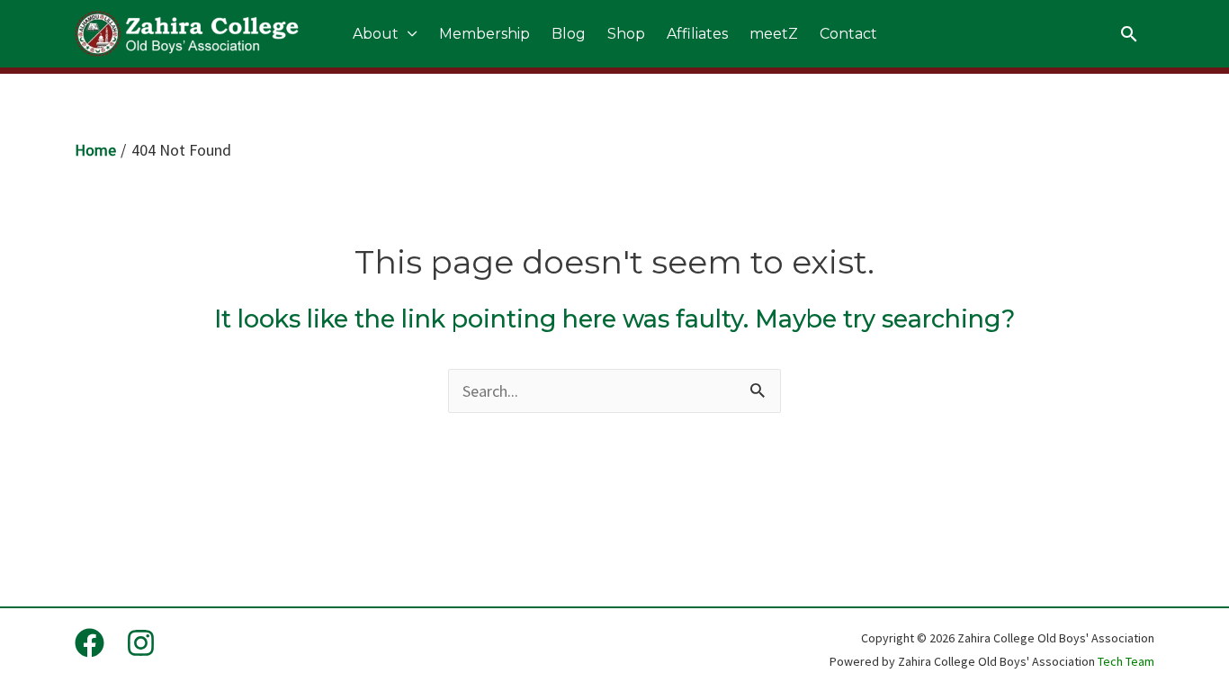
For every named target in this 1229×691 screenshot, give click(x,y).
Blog (569, 33)
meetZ (773, 33)
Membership (484, 33)
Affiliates (697, 33)
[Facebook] (89, 643)
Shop (626, 33)
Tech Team (1126, 661)
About (376, 33)
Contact (848, 33)
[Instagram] (141, 643)
